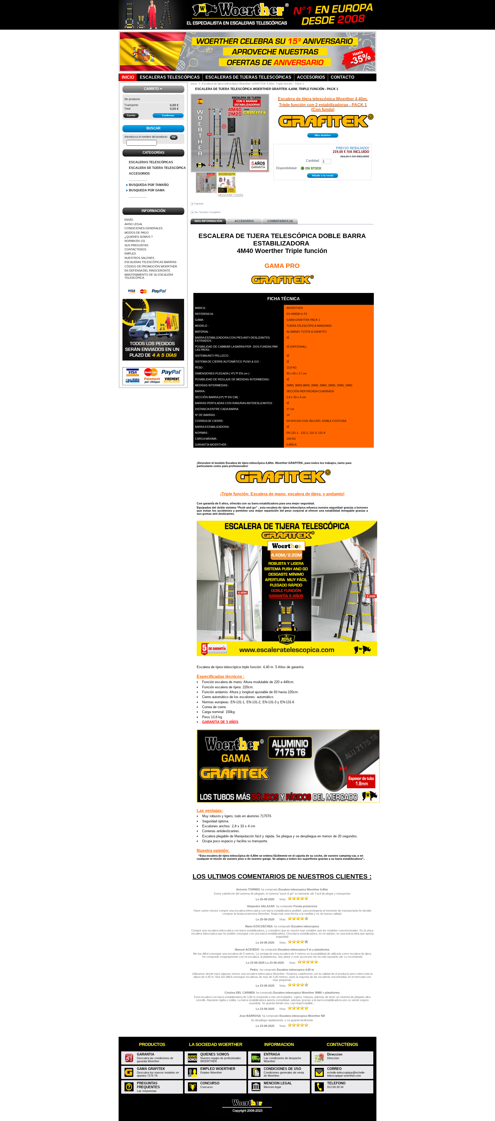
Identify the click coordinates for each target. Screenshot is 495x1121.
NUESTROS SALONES (139, 257)
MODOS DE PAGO (137, 232)
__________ (138, 179)
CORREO (334, 1069)
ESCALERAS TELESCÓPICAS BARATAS (150, 262)
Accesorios (244, 221)
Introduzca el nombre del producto (146, 136)
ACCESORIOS (139, 173)
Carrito (151, 89)
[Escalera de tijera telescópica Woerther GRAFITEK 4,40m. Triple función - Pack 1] (227, 191)
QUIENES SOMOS (214, 1054)
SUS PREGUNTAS (136, 245)
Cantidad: (313, 160)
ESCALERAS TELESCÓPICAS (151, 162)
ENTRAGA (272, 1054)
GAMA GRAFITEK (151, 1069)
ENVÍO (129, 219)
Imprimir (198, 203)
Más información (208, 221)
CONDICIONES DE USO (282, 1069)
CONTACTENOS (135, 249)
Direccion (334, 1054)
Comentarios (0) (280, 221)
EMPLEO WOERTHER (217, 1069)
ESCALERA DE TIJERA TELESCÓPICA (157, 168)
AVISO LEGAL (134, 224)
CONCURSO (209, 1083)
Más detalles (323, 135)
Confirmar (168, 115)
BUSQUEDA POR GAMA (147, 190)
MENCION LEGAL (278, 1083)
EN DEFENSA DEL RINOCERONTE (147, 270)
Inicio (194, 83)
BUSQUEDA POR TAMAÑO (149, 185)
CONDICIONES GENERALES (143, 228)
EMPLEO (130, 253)
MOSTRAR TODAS (230, 195)
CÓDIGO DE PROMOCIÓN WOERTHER (151, 266)
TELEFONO (336, 1083)
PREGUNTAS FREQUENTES (148, 1085)
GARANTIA (145, 1054)
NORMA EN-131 (135, 240)
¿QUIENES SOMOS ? (139, 236)
